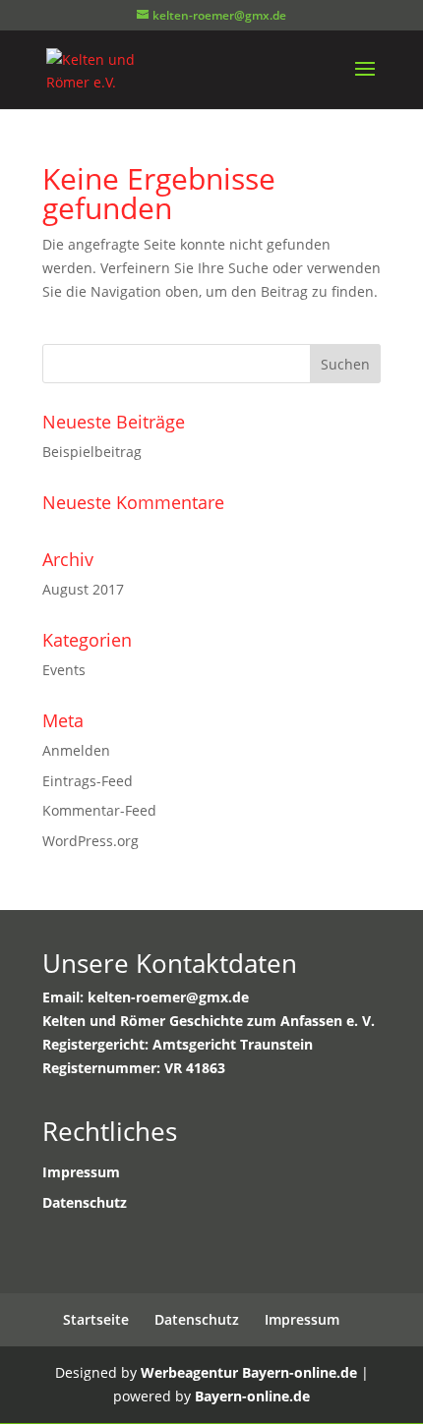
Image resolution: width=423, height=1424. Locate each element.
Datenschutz (196, 1319)
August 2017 (83, 589)
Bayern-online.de (252, 1396)
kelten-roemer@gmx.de (168, 997)
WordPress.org (90, 840)
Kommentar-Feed (99, 810)
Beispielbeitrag (92, 451)
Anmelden (76, 750)
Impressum (302, 1319)
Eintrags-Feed (87, 780)
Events (64, 669)
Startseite (96, 1319)
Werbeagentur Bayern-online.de (249, 1372)
